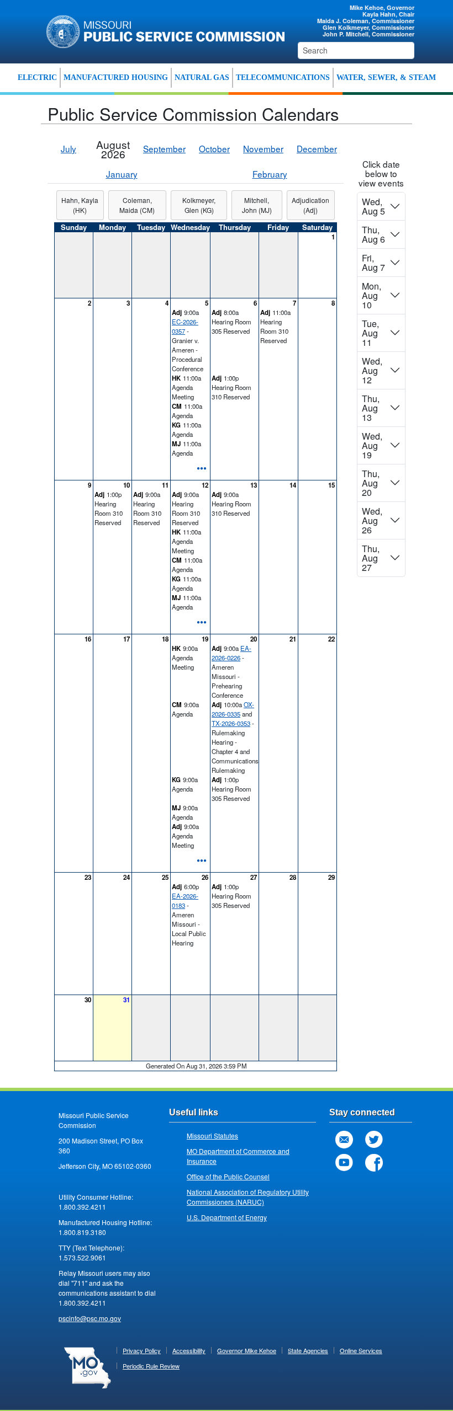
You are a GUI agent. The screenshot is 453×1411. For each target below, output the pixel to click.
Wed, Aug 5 (373, 206)
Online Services (361, 1350)
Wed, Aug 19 (372, 445)
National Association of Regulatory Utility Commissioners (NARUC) (248, 1196)
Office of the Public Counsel (228, 1176)
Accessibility (189, 1350)
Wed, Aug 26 (372, 520)
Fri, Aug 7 (373, 263)
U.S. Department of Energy (227, 1217)
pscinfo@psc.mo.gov (90, 1318)
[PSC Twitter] (374, 1139)
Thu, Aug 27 (371, 558)
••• (202, 467)
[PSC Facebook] (374, 1163)
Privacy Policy (142, 1350)
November (263, 148)
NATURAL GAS (202, 77)
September (164, 148)
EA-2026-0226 (231, 653)
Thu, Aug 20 (371, 483)
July (68, 148)
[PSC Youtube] (344, 1163)
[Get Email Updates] (344, 1139)
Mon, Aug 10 (371, 295)
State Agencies (308, 1350)
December (317, 148)
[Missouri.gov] (87, 1366)
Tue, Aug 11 (370, 333)
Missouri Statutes (212, 1135)
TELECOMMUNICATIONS (283, 77)
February (269, 174)
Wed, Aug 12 (372, 370)
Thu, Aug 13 (371, 408)
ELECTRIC (37, 77)
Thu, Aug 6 (373, 234)
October (214, 148)
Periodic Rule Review (151, 1365)
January (122, 174)
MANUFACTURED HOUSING (116, 77)
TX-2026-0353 (231, 723)
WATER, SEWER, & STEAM (386, 77)
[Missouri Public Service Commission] (162, 30)
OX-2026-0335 (233, 709)
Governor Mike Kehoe (246, 1350)
